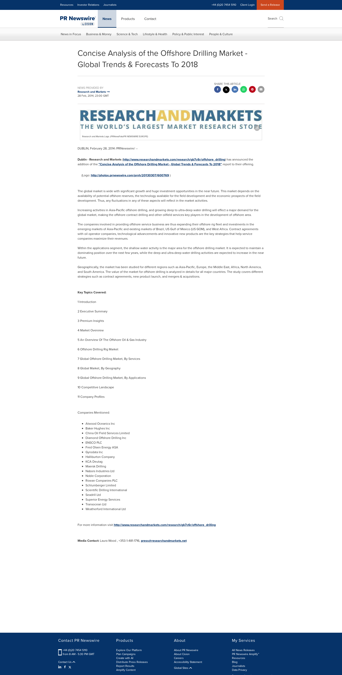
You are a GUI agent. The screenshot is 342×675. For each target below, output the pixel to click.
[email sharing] (261, 90)
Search (272, 18)
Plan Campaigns (126, 654)
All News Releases (243, 650)
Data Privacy (239, 670)
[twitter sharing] (226, 90)
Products (128, 18)
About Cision (182, 654)
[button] (171, 119)
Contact (150, 18)
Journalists (110, 5)
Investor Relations (88, 5)
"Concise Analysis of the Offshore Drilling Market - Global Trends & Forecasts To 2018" (160, 164)
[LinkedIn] (60, 667)
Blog (235, 662)
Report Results (125, 666)
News (107, 18)
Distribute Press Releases (132, 662)
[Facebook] (65, 667)
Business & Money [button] (98, 34)
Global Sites (181, 668)
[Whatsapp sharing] (243, 90)
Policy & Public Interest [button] (188, 34)
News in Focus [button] (71, 34)
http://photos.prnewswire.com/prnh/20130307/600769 (130, 175)
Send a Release (270, 5)
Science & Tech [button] (127, 34)
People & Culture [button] (221, 34)
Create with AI (124, 658)
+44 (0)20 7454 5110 (75, 650)
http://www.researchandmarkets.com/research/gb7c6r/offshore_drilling (174, 159)
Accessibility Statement (188, 662)
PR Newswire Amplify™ (245, 654)
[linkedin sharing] (235, 90)
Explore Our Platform (129, 650)
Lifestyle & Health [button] (155, 34)
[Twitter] (69, 667)
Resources (66, 5)
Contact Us (65, 662)
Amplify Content (126, 670)
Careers (179, 658)
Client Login (247, 5)
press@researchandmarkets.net (164, 540)
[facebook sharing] (217, 90)
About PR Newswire (186, 650)
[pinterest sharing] (252, 90)
